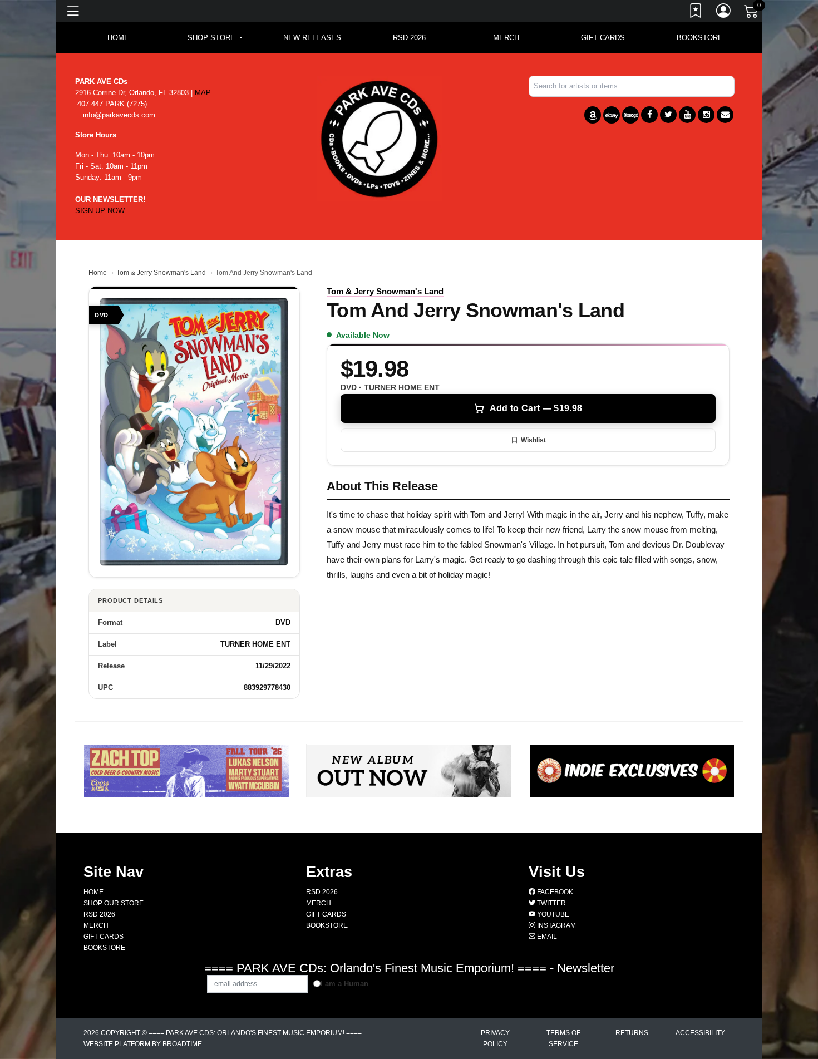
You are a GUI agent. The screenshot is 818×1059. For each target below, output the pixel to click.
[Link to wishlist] (696, 12)
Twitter (550, 903)
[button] (215, 38)
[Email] (725, 114)
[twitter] (668, 114)
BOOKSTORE (700, 37)
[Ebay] (611, 115)
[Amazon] (592, 115)
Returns (631, 1033)
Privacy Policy (495, 1038)
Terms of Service (563, 1038)
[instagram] (706, 114)
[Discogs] (630, 115)
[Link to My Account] (724, 12)
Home (97, 273)
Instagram (555, 925)
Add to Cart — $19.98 (536, 408)
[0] (751, 13)
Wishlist (533, 440)
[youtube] (687, 114)
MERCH (506, 37)
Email (546, 936)
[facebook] (649, 114)
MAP (203, 92)
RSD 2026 (409, 37)
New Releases (312, 37)
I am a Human (344, 983)
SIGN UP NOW (100, 210)
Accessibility (700, 1033)
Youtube (552, 914)
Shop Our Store (113, 903)
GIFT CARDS (603, 37)
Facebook (554, 892)
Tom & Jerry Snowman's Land (161, 273)
